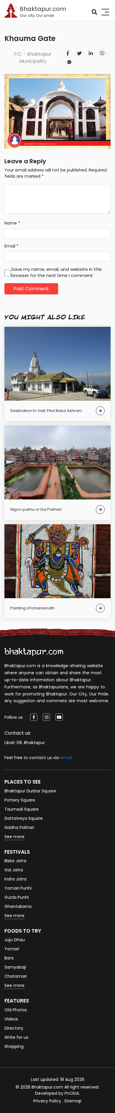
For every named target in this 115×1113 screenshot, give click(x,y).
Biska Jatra (15, 861)
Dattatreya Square (23, 818)
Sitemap (73, 1101)
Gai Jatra (13, 870)
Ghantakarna (18, 906)
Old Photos (15, 1010)
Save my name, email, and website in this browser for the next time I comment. (56, 272)
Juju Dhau (14, 940)
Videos (11, 1019)
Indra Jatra (15, 879)
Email (11, 246)
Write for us (16, 1037)
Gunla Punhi (16, 897)
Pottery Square (19, 800)
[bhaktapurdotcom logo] (33, 652)
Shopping (14, 1046)
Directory (13, 1028)
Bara (9, 958)
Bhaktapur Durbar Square (30, 791)
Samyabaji (15, 967)
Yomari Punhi (18, 888)
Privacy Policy (47, 1101)
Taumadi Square (21, 809)
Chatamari (15, 976)
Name (12, 223)
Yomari (11, 949)
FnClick (72, 1093)
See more (14, 837)
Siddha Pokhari (19, 827)
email (66, 758)
